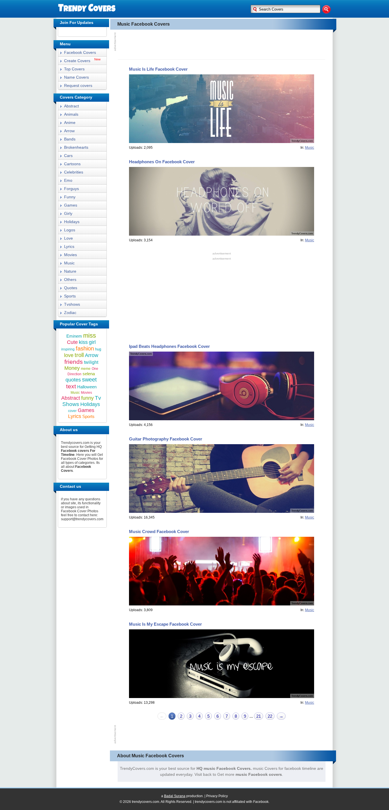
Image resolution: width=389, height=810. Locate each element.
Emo (68, 180)
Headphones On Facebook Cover (162, 161)
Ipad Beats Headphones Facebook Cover (169, 346)
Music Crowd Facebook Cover (159, 531)
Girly (68, 213)
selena (89, 373)
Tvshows (72, 304)
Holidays (71, 221)
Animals (71, 114)
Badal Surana (174, 796)
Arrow (69, 130)
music (309, 148)
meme (86, 369)
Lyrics (69, 246)
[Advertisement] (221, 44)
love (68, 355)
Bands (69, 139)
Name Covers (76, 77)
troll (79, 355)
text (71, 386)
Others (70, 279)
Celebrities (73, 172)
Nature (70, 271)
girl (92, 342)
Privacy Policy (217, 796)
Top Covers (74, 69)
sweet (89, 379)
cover (72, 411)
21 (258, 716)
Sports (70, 296)
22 (270, 716)
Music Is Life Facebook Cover (158, 69)
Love (68, 238)
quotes (73, 380)
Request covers (78, 85)
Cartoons (72, 164)
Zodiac (70, 312)
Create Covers (77, 60)
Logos (69, 230)
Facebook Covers (80, 52)
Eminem (74, 336)
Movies (70, 254)
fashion (85, 348)
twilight (91, 362)
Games (70, 205)
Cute (72, 342)
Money (72, 368)
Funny (69, 197)
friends (73, 361)
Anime (69, 122)
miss (89, 335)
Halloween (87, 386)
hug (98, 349)
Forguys (71, 188)
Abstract (71, 106)
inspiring (68, 349)
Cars (68, 155)
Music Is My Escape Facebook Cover (165, 624)
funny (87, 398)
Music (69, 263)
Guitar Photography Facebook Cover (165, 438)
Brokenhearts (76, 147)
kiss (83, 342)
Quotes (70, 287)
